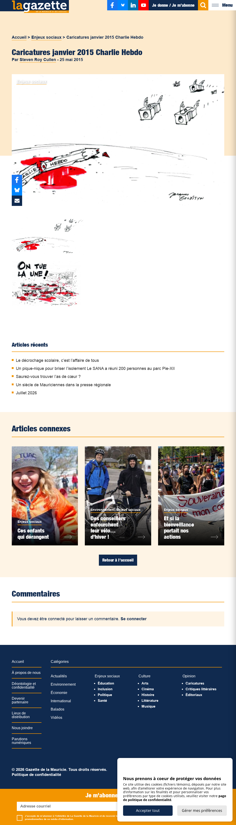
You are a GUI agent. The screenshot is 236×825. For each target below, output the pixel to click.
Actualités (59, 676)
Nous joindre (22, 728)
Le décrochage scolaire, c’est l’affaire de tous (57, 360)
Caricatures (195, 683)
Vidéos (56, 718)
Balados (57, 709)
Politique (105, 695)
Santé (102, 700)
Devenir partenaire (20, 700)
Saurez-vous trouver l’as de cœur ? (48, 376)
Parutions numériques (21, 741)
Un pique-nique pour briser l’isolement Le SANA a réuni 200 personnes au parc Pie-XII (95, 368)
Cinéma (148, 689)
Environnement (103, 510)
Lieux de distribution (21, 715)
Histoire (148, 695)
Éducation (106, 683)
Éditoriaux (194, 695)
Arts (145, 683)
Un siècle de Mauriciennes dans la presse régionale (63, 385)
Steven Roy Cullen (38, 59)
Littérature (150, 700)
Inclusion (105, 689)
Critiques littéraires (201, 689)
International (61, 701)
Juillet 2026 (26, 393)
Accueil (19, 37)
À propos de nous (26, 673)
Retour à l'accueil (118, 560)
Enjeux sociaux (46, 37)
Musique (148, 706)
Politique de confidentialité (36, 774)
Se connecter (134, 619)
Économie (59, 693)
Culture (144, 676)
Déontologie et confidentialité (24, 685)
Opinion (189, 676)
